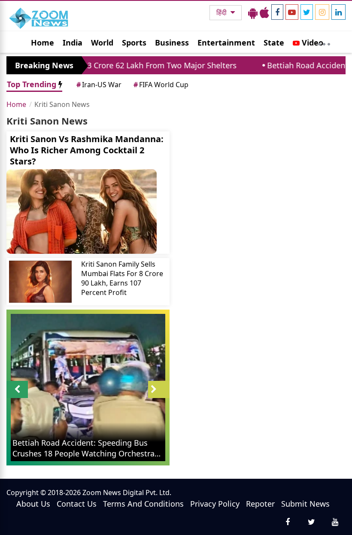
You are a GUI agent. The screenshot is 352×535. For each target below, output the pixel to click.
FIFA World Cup (161, 84)
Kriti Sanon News (62, 104)
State (274, 42)
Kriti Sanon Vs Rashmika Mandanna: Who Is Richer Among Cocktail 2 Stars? (87, 150)
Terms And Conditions (143, 504)
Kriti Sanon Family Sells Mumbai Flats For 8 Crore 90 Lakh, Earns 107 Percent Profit (122, 278)
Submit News (305, 504)
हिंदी (222, 12)
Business (172, 42)
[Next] (159, 389)
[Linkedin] (338, 12)
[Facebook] (277, 12)
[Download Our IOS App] (264, 12)
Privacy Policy (215, 504)
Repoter (260, 504)
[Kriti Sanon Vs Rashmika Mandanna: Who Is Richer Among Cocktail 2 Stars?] (88, 211)
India (72, 42)
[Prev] (17, 389)
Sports (134, 42)
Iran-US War (98, 84)
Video (311, 42)
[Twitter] (306, 12)
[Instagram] (322, 12)
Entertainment (226, 42)
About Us (33, 504)
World (102, 42)
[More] (324, 42)
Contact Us (77, 504)
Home (42, 42)
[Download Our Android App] (253, 12)
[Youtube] (291, 12)
